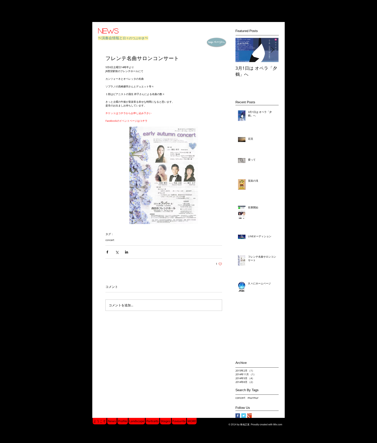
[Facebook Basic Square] (237, 415)
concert (109, 240)
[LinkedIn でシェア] (126, 252)
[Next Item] (272, 50)
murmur (253, 398)
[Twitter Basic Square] (243, 415)
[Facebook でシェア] (107, 252)
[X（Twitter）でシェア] (117, 252)
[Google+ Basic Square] (249, 415)
